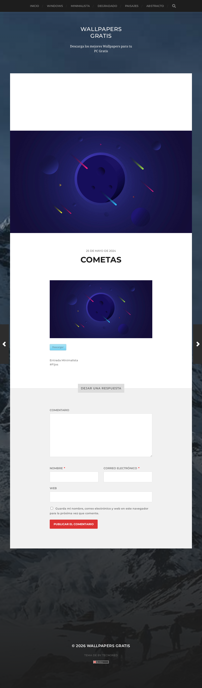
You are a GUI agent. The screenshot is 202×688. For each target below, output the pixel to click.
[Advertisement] (101, 101)
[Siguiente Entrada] (197, 344)
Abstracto (155, 6)
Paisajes (131, 6)
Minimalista (80, 6)
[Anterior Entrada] (4, 344)
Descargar (58, 347)
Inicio (34, 6)
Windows (55, 6)
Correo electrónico (121, 468)
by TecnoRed (108, 655)
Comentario (59, 410)
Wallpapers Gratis (101, 32)
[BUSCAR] (174, 6)
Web (53, 488)
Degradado (107, 6)
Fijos (55, 364)
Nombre (57, 468)
